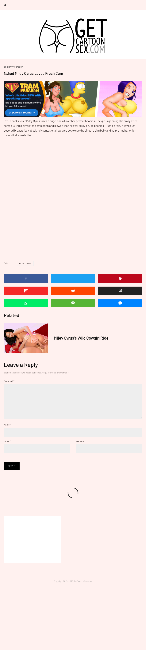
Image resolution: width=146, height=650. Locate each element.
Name (7, 424)
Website (80, 441)
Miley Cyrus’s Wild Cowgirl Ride (81, 337)
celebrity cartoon (13, 66)
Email (7, 441)
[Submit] (73, 291)
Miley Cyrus (26, 263)
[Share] (26, 278)
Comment (9, 381)
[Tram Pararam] (73, 116)
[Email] (120, 291)
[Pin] (120, 278)
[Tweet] (73, 278)
